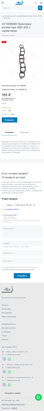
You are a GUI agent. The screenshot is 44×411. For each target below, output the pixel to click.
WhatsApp (34, 205)
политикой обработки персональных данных (18, 269)
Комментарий (8, 228)
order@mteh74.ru (12, 209)
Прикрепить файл (10, 215)
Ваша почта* (7, 253)
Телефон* (6, 243)
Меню (2, 3)
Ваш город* (7, 261)
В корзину (9, 120)
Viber (31, 205)
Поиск (40, 8)
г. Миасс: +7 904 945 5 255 (17, 205)
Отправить (22, 276)
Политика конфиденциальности (13, 404)
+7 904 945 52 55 (35, 3)
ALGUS (14, 408)
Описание (9, 132)
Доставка (25, 132)
